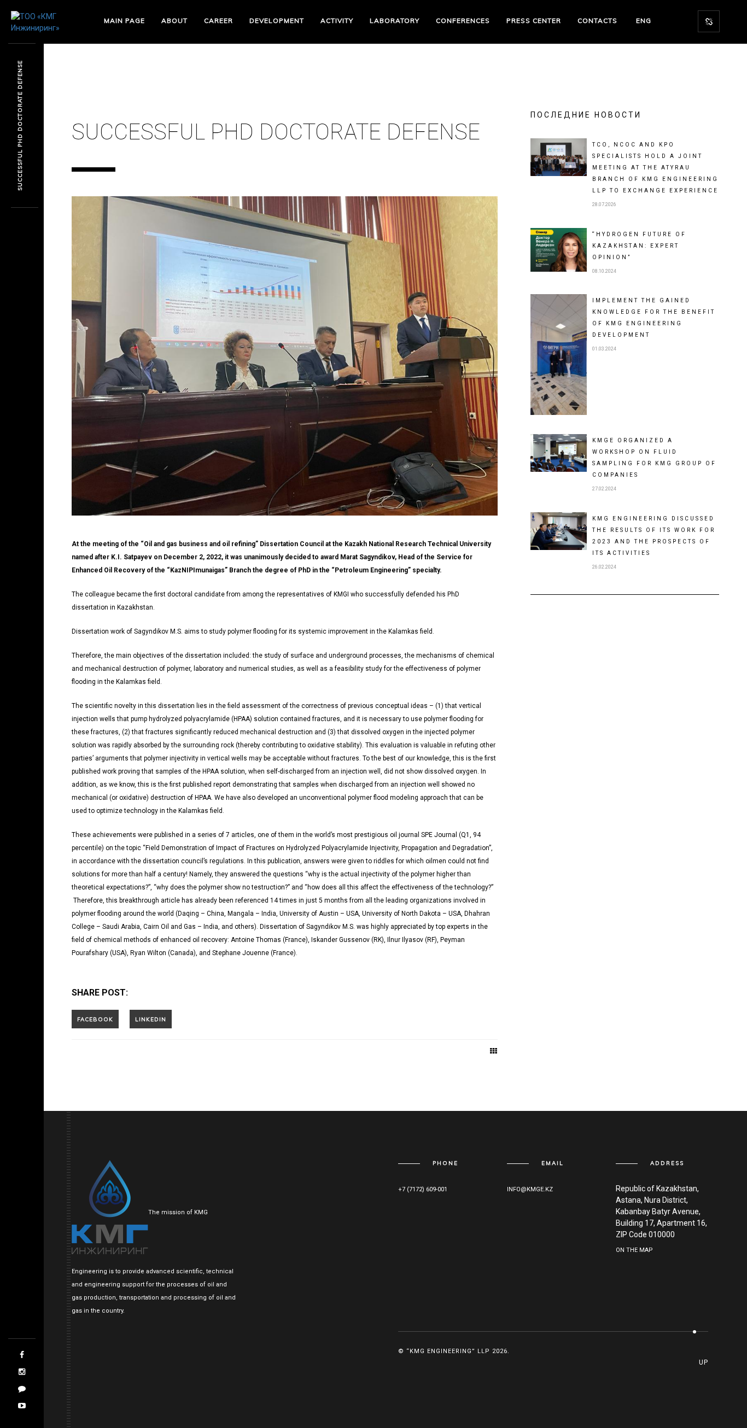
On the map (634, 1250)
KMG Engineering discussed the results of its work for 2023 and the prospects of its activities (653, 536)
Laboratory (394, 20)
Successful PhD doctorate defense (20, 126)
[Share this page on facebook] (95, 1019)
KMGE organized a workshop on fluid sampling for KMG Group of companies (654, 457)
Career (218, 20)
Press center (533, 20)
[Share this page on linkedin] (151, 1019)
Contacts (597, 20)
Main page (124, 20)
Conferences (463, 20)
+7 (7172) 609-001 (422, 1189)
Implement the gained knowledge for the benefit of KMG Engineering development (653, 317)
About (174, 20)
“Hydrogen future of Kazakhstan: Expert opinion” (639, 245)
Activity (336, 20)
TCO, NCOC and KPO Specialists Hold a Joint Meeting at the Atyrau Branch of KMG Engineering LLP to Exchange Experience (655, 168)
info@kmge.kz (530, 1189)
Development (276, 20)
